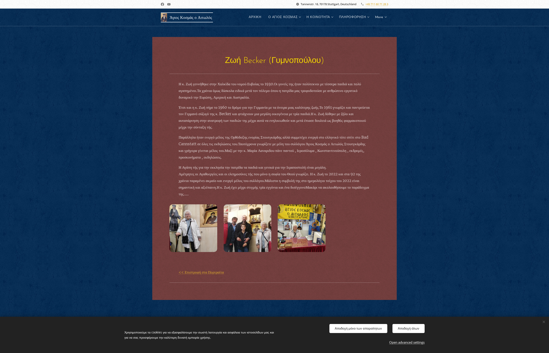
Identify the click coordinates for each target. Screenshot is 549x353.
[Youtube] (169, 4)
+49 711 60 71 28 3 (376, 4)
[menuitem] (256, 17)
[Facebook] (162, 4)
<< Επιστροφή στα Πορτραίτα (201, 272)
